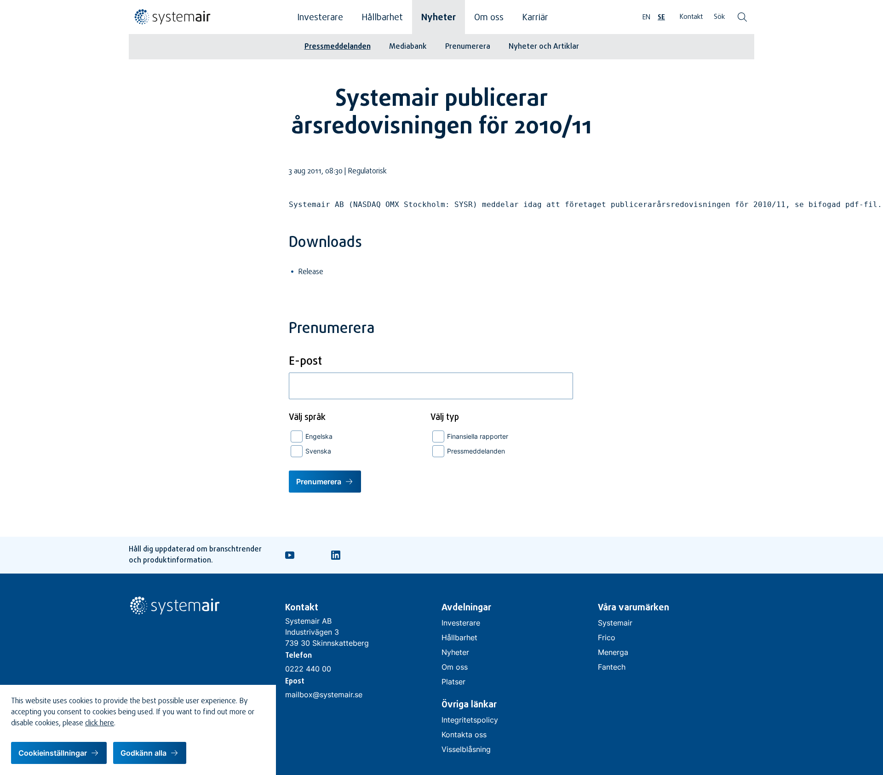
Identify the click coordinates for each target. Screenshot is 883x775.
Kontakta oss (464, 734)
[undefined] (170, 23)
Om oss (489, 18)
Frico (606, 637)
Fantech (611, 667)
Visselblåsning (466, 749)
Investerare (320, 18)
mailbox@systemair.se (323, 694)
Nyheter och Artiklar (544, 46)
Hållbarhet (382, 18)
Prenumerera (467, 46)
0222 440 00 (308, 668)
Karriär (535, 18)
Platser (453, 681)
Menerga (613, 652)
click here (99, 723)
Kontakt (691, 17)
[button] (59, 753)
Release (310, 272)
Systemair (615, 622)
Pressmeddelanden (337, 46)
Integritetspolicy (470, 719)
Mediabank (408, 46)
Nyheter (438, 18)
